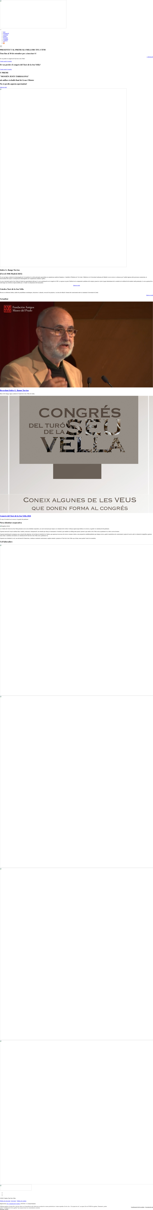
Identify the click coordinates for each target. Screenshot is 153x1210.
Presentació (6, 33)
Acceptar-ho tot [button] (149, 1207)
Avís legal (13, 1201)
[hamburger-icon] (0, 29)
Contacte (5, 40)
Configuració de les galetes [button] (137, 1207)
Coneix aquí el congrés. (6, 61)
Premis (5, 36)
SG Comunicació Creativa (13, 1203)
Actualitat (5, 39)
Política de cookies (21, 1201)
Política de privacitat (5, 1201)
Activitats (5, 35)
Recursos (5, 37)
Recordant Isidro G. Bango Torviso (14, 390)
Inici (4, 32)
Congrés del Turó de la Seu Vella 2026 (15, 516)
